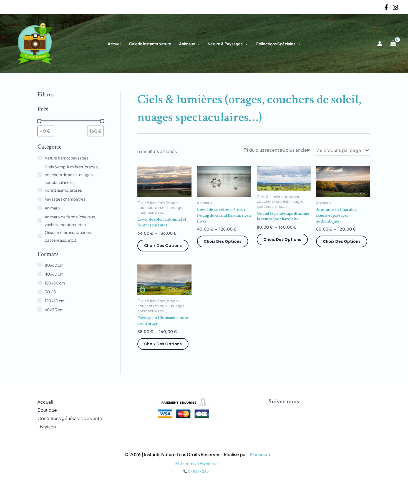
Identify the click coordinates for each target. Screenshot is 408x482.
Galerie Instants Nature (150, 43)
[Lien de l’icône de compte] (379, 43)
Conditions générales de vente (69, 418)
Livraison (46, 426)
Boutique (47, 410)
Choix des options (163, 245)
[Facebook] (386, 7)
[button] (197, 43)
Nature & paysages (225, 43)
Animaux (187, 43)
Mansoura (260, 454)
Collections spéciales (275, 43)
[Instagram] (395, 7)
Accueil (114, 43)
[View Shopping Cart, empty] (393, 44)
